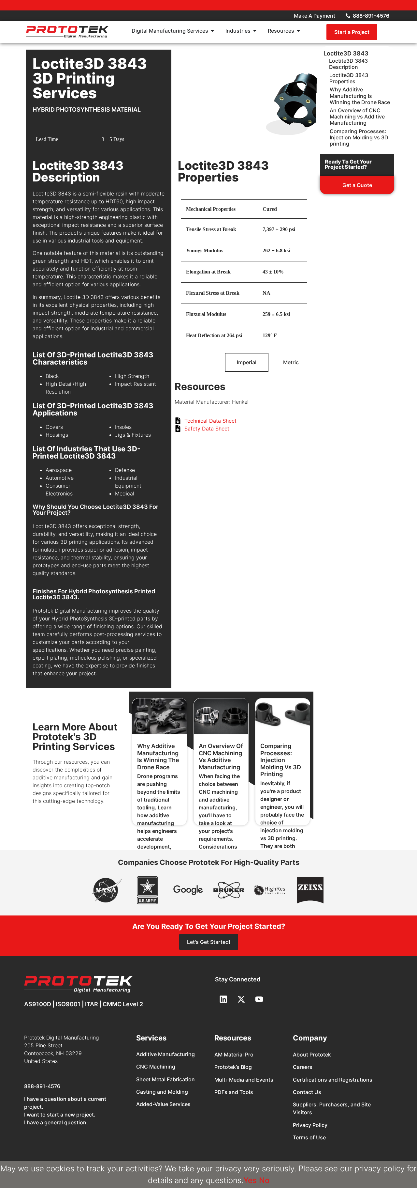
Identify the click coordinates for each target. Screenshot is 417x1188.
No (264, 1180)
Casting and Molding (162, 1091)
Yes (250, 1180)
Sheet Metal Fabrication (165, 1079)
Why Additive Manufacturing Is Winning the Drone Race (158, 756)
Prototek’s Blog (233, 1067)
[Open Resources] (298, 31)
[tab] (246, 362)
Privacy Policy (310, 1125)
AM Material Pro (233, 1054)
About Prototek (312, 1054)
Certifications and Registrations (332, 1079)
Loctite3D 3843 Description (348, 64)
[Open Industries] (254, 31)
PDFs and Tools (233, 1092)
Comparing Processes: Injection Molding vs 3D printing (280, 759)
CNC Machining (155, 1066)
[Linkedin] (223, 999)
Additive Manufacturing (165, 1054)
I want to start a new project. (59, 1114)
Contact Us (307, 1092)
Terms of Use (309, 1137)
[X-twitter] (241, 999)
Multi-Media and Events (243, 1079)
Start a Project (351, 32)
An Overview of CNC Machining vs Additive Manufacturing (221, 756)
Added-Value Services (163, 1104)
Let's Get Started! (208, 942)
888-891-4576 (42, 1086)
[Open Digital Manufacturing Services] (212, 31)
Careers (302, 1067)
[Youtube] (259, 999)
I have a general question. (56, 1122)
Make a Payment (314, 15)
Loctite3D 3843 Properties (348, 78)
